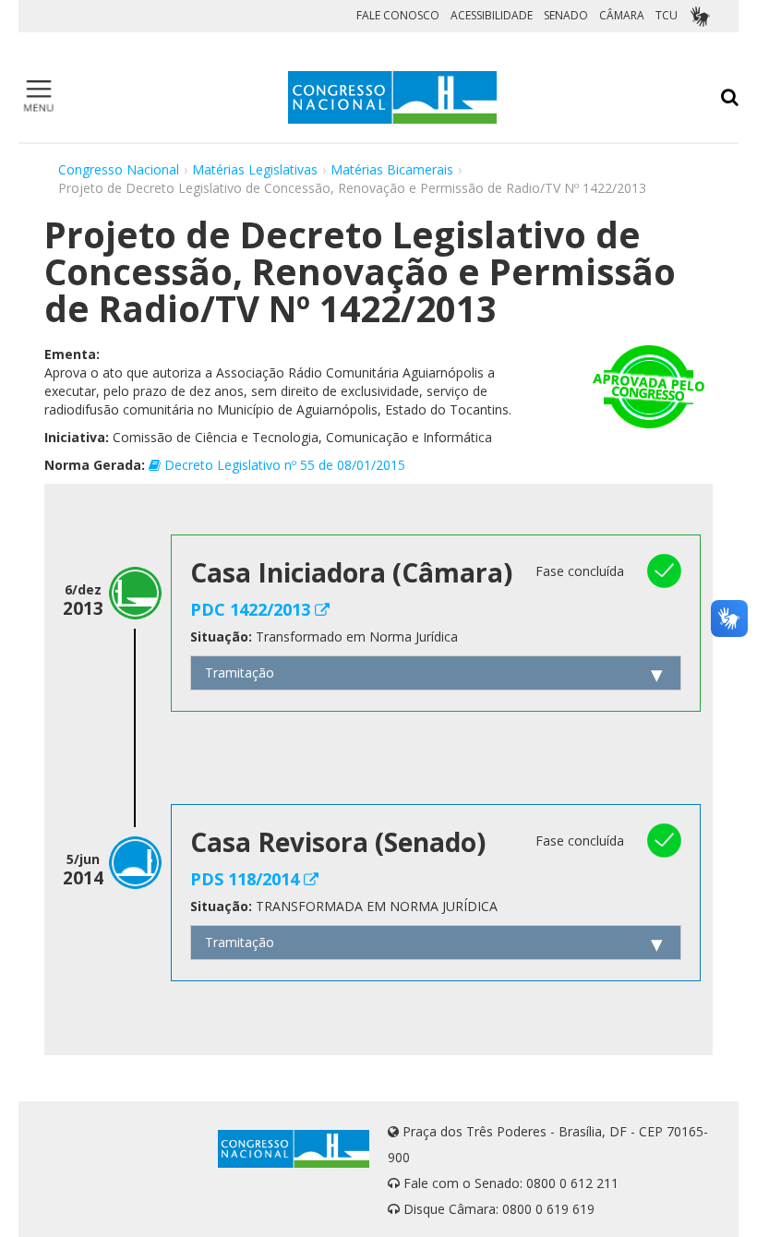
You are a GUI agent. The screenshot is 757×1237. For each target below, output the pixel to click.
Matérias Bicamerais (391, 169)
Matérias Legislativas (255, 169)
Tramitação (239, 672)
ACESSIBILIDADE (492, 15)
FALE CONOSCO (397, 15)
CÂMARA (621, 15)
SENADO (566, 15)
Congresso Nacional (118, 169)
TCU (666, 15)
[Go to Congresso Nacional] (392, 97)
